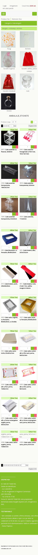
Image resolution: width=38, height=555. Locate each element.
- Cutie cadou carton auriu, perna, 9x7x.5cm (28, 443)
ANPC (10, 548)
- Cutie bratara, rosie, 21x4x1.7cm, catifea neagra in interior (28, 286)
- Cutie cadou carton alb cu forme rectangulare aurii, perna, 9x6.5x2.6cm (28, 420)
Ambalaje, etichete (15, 28)
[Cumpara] (14, 146)
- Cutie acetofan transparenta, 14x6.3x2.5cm (8, 185)
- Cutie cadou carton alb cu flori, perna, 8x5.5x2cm (28, 387)
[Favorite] (17, 146)
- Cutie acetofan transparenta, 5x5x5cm (27, 184)
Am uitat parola (8, 8)
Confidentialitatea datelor (5, 548)
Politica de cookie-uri (29, 546)
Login (5, 6)
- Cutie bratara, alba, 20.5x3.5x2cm (27, 251)
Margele (5, 28)
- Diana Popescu (6, 526)
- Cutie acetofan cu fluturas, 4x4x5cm (9, 151)
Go (15, 126)
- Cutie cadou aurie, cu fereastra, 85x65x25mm (28, 318)
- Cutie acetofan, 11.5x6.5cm (27, 218)
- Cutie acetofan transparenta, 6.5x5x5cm (9, 218)
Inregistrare (14, 6)
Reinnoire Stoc (17, 19)
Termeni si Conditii (22, 546)
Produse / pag (5, 122)
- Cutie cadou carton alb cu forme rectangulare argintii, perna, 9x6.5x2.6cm (9, 420)
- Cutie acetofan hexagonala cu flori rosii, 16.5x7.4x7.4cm (27, 152)
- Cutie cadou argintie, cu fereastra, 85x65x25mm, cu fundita (9, 319)
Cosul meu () (29, 6)
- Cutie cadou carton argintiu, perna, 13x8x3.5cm (9, 444)
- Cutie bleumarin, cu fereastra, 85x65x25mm (9, 251)
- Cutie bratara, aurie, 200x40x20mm (9, 285)
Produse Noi (5, 19)
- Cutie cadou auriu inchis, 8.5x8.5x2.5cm (8, 352)
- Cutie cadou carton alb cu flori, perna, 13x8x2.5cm (9, 387)
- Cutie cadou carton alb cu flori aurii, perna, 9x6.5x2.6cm (28, 353)
